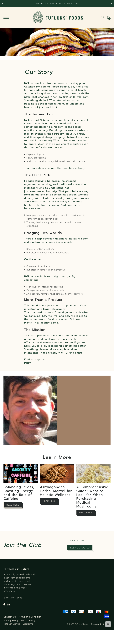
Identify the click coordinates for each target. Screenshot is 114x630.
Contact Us (9, 616)
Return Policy (28, 620)
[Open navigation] (6, 17)
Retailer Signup (11, 624)
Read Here (12, 504)
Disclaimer (28, 624)
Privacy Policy (10, 620)
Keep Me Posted (80, 547)
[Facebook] (4, 604)
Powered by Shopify (101, 624)
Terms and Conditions (30, 616)
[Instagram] (9, 604)
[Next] (111, 4)
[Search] (102, 17)
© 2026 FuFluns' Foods (78, 624)
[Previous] (3, 4)
